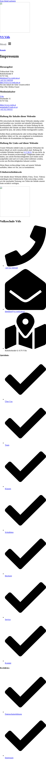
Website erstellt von (7, 762)
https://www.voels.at (8, 105)
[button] (23, 44)
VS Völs (5, 37)
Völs (2, 96)
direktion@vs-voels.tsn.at (10, 78)
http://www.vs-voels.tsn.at (10, 82)
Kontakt (3, 50)
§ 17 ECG (28, 152)
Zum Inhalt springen (8, 1)
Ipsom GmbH (21, 762)
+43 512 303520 (6, 80)
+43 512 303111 (6, 109)
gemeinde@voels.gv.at (9, 107)
